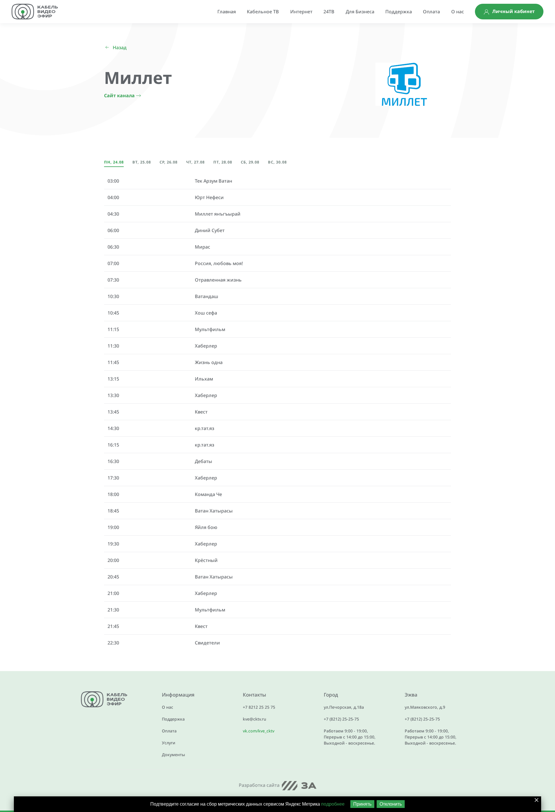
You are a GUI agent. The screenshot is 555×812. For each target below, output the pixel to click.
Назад (120, 47)
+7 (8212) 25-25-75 (341, 719)
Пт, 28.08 (222, 162)
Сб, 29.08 (250, 162)
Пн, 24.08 (114, 162)
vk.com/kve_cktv (258, 731)
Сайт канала (119, 95)
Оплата (431, 11)
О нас (457, 11)
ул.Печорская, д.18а (344, 707)
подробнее (333, 804)
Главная (226, 11)
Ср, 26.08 (168, 162)
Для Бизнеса (360, 11)
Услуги (168, 742)
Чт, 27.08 (195, 162)
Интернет (301, 11)
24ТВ (328, 11)
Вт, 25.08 (141, 162)
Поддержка (398, 11)
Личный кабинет (513, 11)
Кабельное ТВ (263, 11)
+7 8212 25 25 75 (259, 707)
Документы (173, 754)
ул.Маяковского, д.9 (425, 707)
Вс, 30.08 (277, 162)
